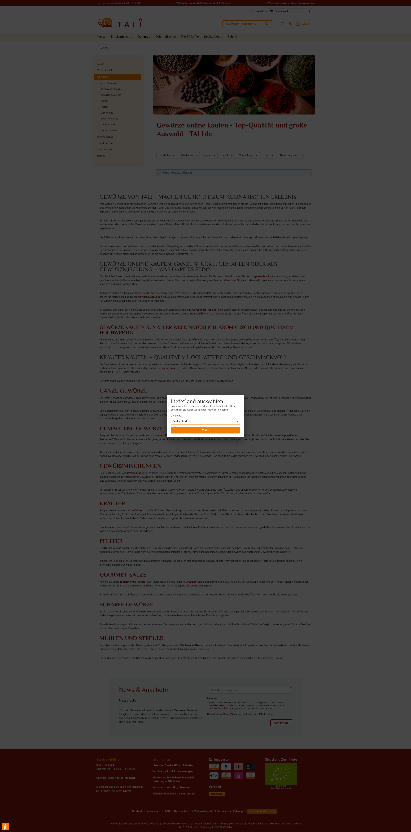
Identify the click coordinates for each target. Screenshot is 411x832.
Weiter (205, 430)
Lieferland (176, 415)
